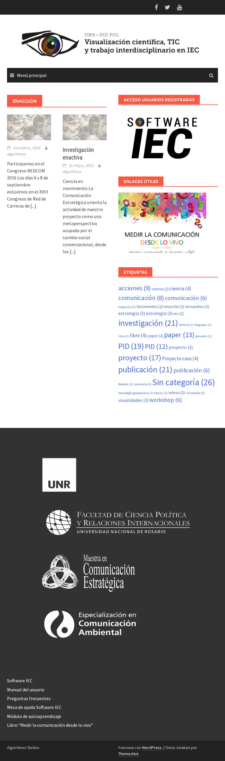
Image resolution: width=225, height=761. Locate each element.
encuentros (197, 306)
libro (123, 336)
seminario (142, 384)
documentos (150, 306)
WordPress (152, 747)
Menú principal (32, 75)
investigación (148, 323)
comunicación (141, 298)
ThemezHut (128, 753)
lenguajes (203, 325)
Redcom (125, 384)
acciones (134, 288)
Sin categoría (183, 382)
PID (131, 346)
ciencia (160, 289)
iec (178, 313)
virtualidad (195, 393)
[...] (33, 206)
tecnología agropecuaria (135, 393)
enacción (174, 306)
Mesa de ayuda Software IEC (34, 707)
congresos (127, 307)
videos (176, 392)
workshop (165, 399)
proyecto (181, 347)
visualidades (133, 400)
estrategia (131, 313)
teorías (161, 393)
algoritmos (16, 154)
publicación (145, 369)
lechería (186, 325)
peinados (203, 336)
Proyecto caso (180, 358)
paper (155, 335)
